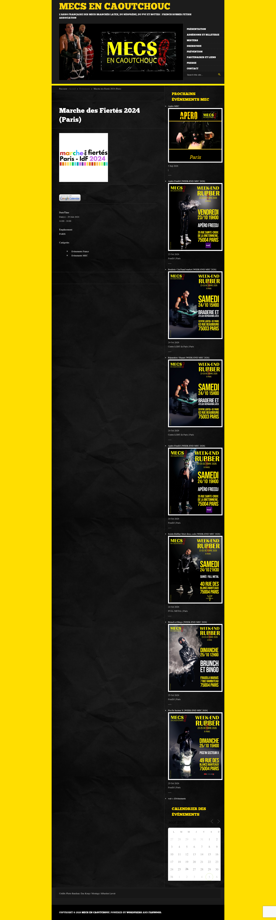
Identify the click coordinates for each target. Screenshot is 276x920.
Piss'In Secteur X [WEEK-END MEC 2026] (188, 710)
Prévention (195, 51)
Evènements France (80, 251)
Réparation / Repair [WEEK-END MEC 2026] (188, 357)
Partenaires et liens (201, 57)
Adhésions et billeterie (203, 34)
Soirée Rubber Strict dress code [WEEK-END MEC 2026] (194, 533)
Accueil (72, 88)
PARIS (62, 233)
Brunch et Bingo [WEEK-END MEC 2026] (187, 621)
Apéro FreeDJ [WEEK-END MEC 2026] (186, 180)
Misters (192, 40)
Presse (191, 63)
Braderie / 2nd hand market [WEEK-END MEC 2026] (192, 269)
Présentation (196, 29)
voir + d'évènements (177, 798)
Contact (192, 68)
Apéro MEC (173, 106)
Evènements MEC (80, 255)
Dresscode (194, 46)
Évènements (84, 88)
